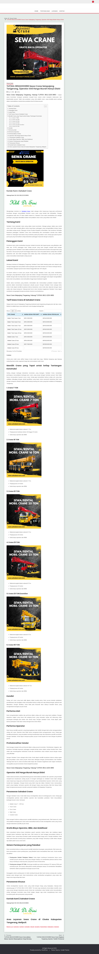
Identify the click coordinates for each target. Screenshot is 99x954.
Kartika (18, 92)
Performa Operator (14, 132)
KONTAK (62, 11)
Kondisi (10, 128)
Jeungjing (37, 926)
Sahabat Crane (26, 211)
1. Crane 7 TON (15, 117)
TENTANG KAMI (45, 11)
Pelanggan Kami (13, 110)
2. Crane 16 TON (15, 119)
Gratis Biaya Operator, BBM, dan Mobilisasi (21, 139)
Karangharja (43, 926)
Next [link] (59, 351)
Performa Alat (12, 130)
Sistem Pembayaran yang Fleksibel (18, 141)
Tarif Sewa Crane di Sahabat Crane (18, 114)
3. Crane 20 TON (15, 121)
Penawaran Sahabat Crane (16, 137)
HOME (36, 11)
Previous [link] (54, 351)
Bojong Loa (10, 926)
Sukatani (56, 926)
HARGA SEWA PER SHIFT (31, 314)
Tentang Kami (12, 108)
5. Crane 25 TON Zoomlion (17, 124)
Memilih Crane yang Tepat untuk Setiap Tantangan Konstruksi (25, 116)
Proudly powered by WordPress (39, 950)
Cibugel (32, 926)
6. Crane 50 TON (15, 126)
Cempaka (27, 926)
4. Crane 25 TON (15, 123)
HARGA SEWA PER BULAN (51, 314)
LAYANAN (54, 11)
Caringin (21, 926)
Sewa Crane (10, 83)
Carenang (16, 926)
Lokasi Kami (12, 112)
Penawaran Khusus (14, 143)
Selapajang (50, 926)
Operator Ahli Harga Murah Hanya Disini (20, 135)
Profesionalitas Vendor (15, 133)
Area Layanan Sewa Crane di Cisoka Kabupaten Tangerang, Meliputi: (27, 146)
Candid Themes (65, 950)
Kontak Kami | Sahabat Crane (17, 145)
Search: (41, 311)
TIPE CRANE (11, 314)
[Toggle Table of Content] (44, 106)
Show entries (14, 311)
